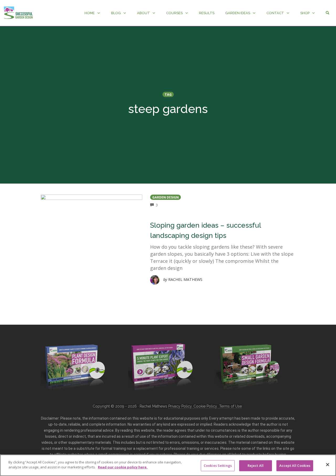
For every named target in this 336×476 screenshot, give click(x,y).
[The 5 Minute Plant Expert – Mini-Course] (161, 366)
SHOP (304, 13)
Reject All (256, 465)
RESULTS (206, 13)
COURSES (174, 13)
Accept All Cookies (294, 465)
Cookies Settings (218, 465)
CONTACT (275, 13)
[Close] (327, 464)
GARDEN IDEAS (237, 13)
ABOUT (143, 13)
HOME (90, 13)
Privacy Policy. (180, 406)
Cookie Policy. (206, 406)
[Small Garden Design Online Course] (248, 365)
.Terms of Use (230, 406)
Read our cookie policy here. (123, 467)
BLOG (116, 13)
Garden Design (165, 197)
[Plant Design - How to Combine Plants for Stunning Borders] (73, 366)
